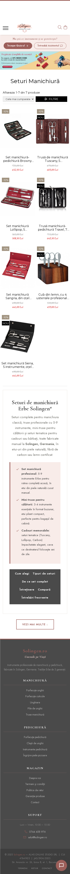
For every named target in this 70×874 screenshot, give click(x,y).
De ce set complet (35, 582)
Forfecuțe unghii (35, 690)
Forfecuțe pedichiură (35, 737)
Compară (44, 590)
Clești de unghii (35, 743)
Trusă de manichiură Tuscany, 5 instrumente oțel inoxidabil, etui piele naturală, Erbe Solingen (52, 159)
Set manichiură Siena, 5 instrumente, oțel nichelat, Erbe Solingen (17, 365)
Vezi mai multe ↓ (35, 624)
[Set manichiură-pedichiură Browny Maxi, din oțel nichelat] (17, 131)
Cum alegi (22, 573)
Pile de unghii (35, 708)
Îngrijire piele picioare (35, 755)
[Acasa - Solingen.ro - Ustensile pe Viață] (24, 28)
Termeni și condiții (35, 784)
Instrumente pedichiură (35, 749)
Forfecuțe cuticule (35, 696)
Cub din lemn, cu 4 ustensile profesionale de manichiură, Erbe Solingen (52, 296)
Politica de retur (35, 790)
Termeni (23, 868)
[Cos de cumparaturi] (65, 27)
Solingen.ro (35, 651)
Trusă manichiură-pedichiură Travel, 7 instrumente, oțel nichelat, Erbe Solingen (52, 227)
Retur (34, 868)
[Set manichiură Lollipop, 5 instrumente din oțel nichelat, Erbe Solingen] (17, 199)
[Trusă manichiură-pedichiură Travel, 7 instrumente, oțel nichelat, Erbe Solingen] (52, 199)
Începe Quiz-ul (16, 45)
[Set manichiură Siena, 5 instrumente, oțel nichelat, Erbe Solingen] (17, 337)
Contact (35, 802)
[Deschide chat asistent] (61, 865)
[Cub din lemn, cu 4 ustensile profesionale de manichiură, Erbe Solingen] (52, 268)
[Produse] (6, 29)
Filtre (52, 99)
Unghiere (35, 702)
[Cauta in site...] (60, 27)
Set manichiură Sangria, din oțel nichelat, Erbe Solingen (17, 296)
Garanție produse (35, 796)
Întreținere (27, 590)
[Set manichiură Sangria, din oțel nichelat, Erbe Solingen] (17, 268)
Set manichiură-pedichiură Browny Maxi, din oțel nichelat (17, 159)
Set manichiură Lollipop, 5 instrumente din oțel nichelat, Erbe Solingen (17, 227)
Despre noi (35, 778)
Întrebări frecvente (35, 598)
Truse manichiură (35, 714)
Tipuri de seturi (44, 573)
